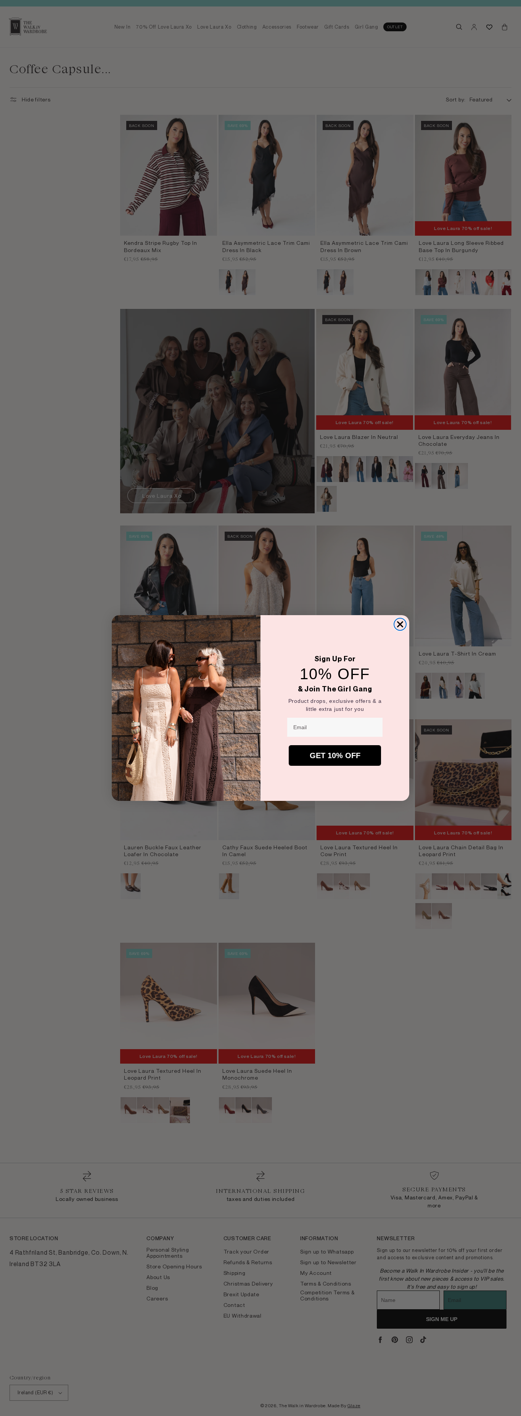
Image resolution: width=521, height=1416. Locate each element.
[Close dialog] (400, 624)
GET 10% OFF (335, 755)
